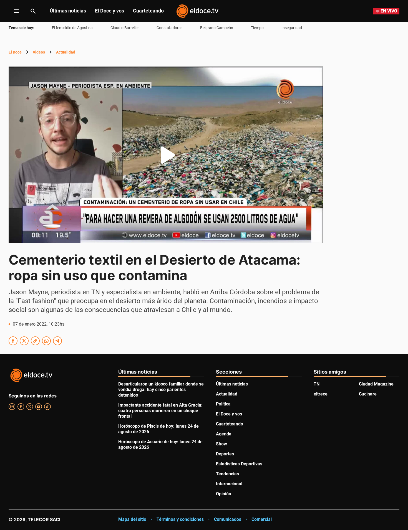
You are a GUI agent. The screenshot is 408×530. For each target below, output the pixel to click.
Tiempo (257, 28)
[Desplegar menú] (12, 11)
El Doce (15, 52)
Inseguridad (291, 28)
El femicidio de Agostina (72, 28)
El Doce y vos (109, 11)
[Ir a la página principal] (197, 11)
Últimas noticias (68, 11)
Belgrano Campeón (216, 28)
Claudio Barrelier (124, 28)
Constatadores (169, 28)
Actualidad (65, 52)
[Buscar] (33, 11)
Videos (39, 52)
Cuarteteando (148, 11)
